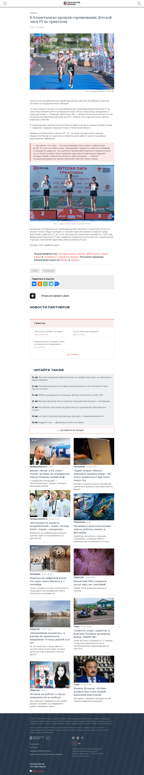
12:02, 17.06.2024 (37, 27)
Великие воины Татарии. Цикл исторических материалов (49, 344)
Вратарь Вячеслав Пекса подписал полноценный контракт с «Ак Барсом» (71, 401)
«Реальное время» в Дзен (55, 295)
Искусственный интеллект (86, 333)
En (79, 743)
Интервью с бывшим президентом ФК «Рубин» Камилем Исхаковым (92, 694)
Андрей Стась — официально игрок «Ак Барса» (58, 422)
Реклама (34, 748)
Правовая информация (40, 751)
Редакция (34, 744)
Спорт (33, 13)
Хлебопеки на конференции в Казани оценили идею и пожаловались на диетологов (50, 530)
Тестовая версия (38, 766)
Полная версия (37, 764)
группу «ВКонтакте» (88, 253)
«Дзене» (75, 259)
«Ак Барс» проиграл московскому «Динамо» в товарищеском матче (68, 416)
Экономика (35, 574)
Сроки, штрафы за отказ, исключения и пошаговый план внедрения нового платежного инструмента (49, 585)
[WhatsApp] (45, 284)
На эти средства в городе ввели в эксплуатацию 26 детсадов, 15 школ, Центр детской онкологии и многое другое (50, 643)
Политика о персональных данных (46, 754)
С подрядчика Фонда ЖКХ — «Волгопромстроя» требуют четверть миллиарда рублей (50, 478)
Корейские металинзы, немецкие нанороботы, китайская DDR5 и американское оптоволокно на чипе (93, 533)
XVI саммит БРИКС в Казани (48, 333)
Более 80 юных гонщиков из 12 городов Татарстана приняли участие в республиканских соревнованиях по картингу (93, 639)
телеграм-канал (67, 253)
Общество (35, 629)
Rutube (64, 259)
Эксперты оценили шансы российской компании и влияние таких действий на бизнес (93, 480)
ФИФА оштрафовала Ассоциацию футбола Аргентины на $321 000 (67, 395)
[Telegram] (51, 284)
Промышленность (38, 467)
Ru (74, 743)
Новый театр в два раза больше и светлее (90, 586)
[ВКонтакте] (34, 284)
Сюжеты (39, 323)
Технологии (79, 467)
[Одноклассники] (40, 284)
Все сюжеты (73, 354)
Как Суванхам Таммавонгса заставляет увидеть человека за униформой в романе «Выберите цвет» (49, 700)
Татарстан (49, 270)
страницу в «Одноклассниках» (61, 256)
